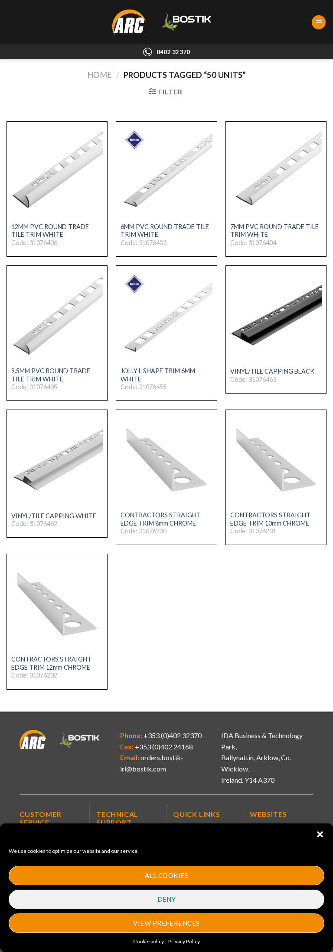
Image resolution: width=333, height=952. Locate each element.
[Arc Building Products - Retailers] (166, 22)
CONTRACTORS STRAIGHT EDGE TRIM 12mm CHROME (51, 663)
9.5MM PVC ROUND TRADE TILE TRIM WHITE (50, 375)
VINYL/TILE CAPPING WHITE (53, 516)
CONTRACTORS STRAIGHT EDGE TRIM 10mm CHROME (270, 519)
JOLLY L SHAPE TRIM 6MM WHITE (158, 375)
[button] (320, 834)
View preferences (166, 923)
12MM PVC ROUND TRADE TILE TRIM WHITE (50, 231)
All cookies (166, 875)
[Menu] (319, 22)
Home (99, 75)
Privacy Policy (184, 941)
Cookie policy (148, 941)
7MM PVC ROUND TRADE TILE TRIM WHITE (274, 231)
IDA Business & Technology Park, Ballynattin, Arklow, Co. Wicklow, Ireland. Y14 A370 (262, 757)
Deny (166, 899)
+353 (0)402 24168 (163, 746)
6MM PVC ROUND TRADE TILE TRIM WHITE (165, 231)
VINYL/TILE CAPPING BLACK (272, 371)
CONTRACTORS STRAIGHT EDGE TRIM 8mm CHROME (161, 519)
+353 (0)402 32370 (172, 735)
